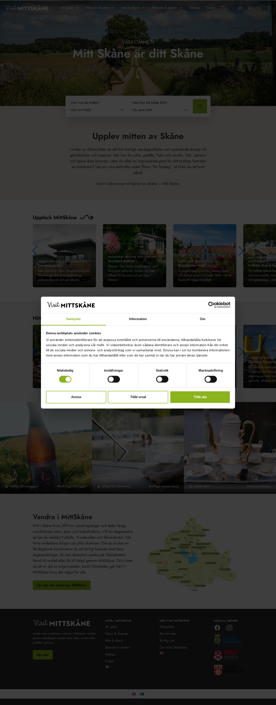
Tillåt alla (200, 397)
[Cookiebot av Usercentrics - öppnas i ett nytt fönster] (211, 305)
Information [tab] (138, 319)
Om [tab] (202, 319)
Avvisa (76, 397)
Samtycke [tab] (73, 319)
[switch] (114, 379)
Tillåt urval (138, 397)
